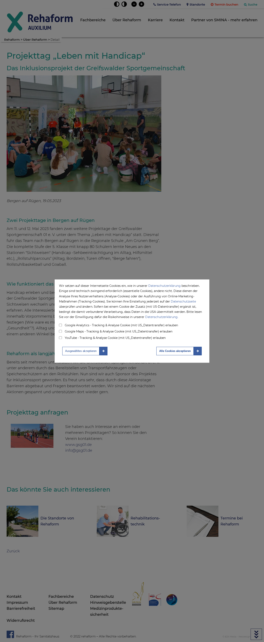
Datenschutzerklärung (164, 286)
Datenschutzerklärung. (161, 317)
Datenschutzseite (183, 301)
